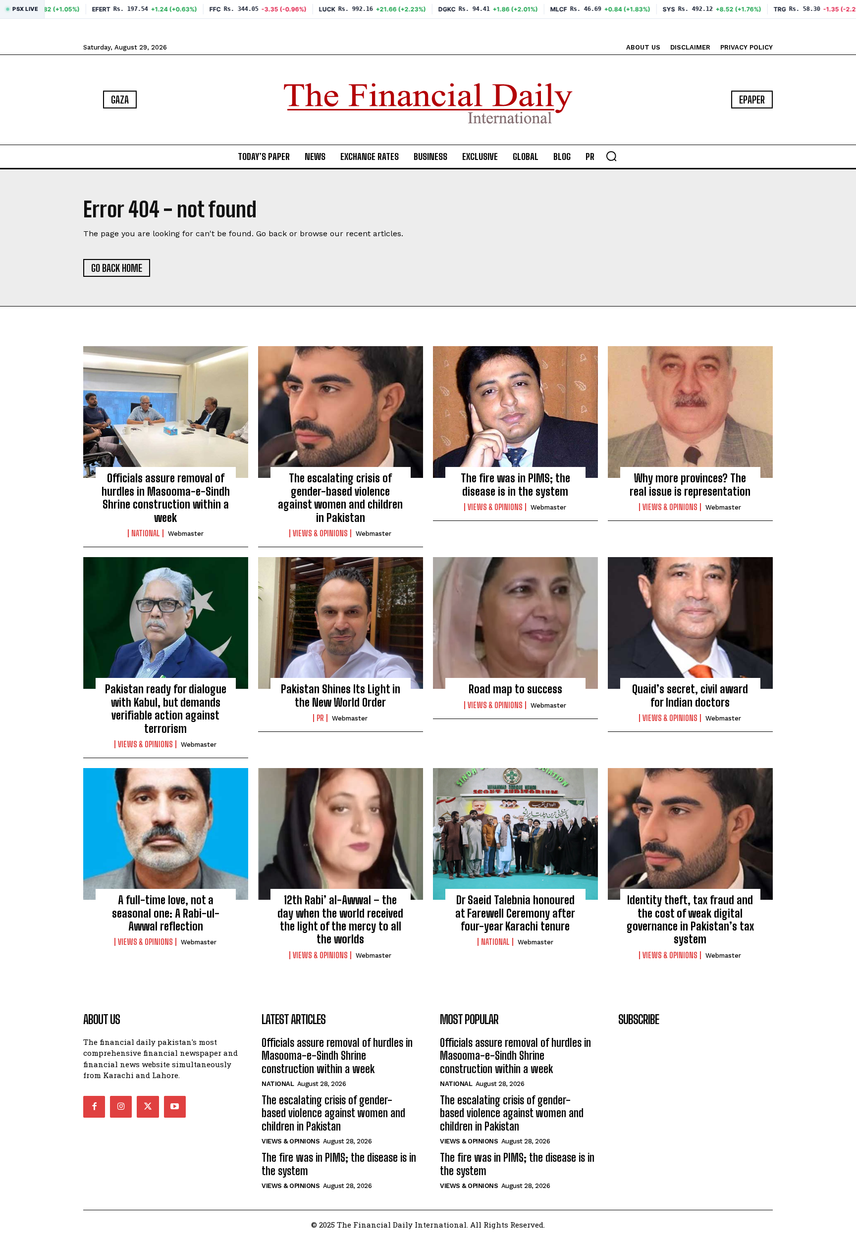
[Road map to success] (515, 623)
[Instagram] (121, 1107)
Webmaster (186, 533)
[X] (148, 1107)
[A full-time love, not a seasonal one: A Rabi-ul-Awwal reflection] (165, 834)
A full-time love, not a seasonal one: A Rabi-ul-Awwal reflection (165, 913)
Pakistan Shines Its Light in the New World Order (340, 695)
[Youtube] (175, 1107)
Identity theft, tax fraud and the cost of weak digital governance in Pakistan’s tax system (690, 919)
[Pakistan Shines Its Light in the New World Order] (340, 623)
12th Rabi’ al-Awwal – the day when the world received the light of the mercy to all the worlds (340, 919)
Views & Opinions (320, 533)
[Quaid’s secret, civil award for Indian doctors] (690, 623)
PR (320, 718)
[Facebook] (94, 1107)
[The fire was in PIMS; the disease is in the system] (515, 412)
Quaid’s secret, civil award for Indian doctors (690, 695)
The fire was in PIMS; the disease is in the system (515, 484)
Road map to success (515, 689)
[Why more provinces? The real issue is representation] (690, 412)
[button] (611, 156)
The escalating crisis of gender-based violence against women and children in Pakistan (340, 497)
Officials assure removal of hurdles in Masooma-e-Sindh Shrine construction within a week (166, 497)
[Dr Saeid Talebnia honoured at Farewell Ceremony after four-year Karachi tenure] (515, 834)
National (145, 533)
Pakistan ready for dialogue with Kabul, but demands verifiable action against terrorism (165, 708)
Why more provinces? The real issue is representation (690, 484)
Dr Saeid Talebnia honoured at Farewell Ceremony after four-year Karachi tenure (515, 913)
